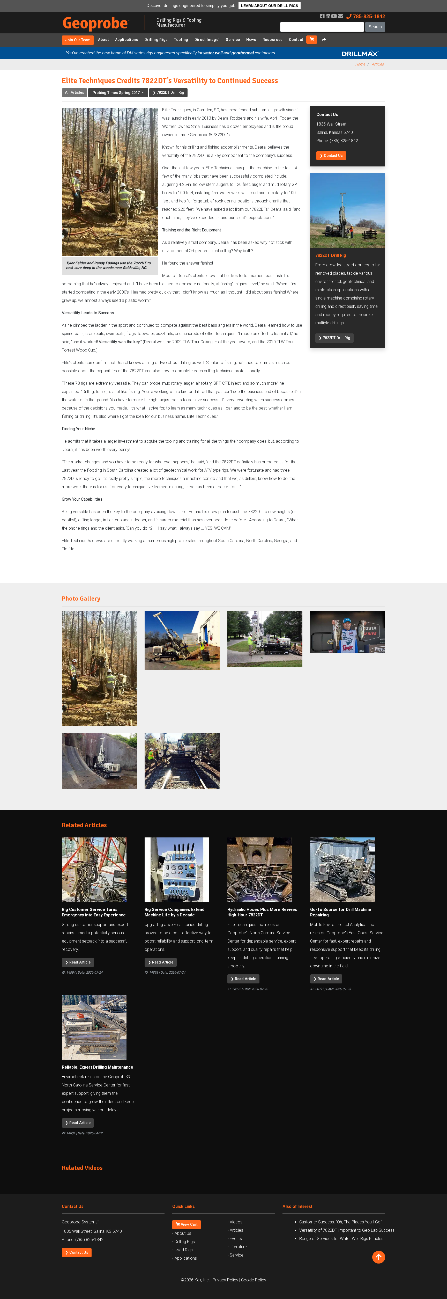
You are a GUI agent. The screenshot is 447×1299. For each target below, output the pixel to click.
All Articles (74, 92)
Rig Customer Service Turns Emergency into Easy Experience (94, 912)
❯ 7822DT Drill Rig (168, 92)
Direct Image (207, 40)
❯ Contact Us (331, 156)
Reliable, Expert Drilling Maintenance (97, 1067)
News (251, 40)
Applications (126, 40)
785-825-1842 (368, 16)
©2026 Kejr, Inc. (195, 1280)
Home (360, 64)
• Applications (184, 1258)
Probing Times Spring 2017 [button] (117, 93)
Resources (273, 40)
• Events (234, 1238)
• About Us (181, 1233)
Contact (296, 40)
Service (233, 40)
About (103, 40)
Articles (378, 64)
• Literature (237, 1246)
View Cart (188, 1224)
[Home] (99, 32)
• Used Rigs (182, 1249)
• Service (235, 1255)
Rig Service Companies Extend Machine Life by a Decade (174, 912)
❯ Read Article (78, 962)
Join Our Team (78, 40)
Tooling (181, 40)
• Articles (235, 1230)
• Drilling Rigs (183, 1241)
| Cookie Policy (252, 1280)
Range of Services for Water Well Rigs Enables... (342, 1238)
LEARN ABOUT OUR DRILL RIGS (269, 6)
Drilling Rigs (156, 40)
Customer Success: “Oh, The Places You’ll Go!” (341, 1222)
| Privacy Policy (224, 1280)
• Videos (234, 1222)
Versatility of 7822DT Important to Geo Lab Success (346, 1230)
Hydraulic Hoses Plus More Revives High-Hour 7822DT (262, 912)
